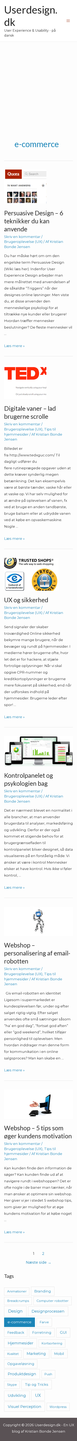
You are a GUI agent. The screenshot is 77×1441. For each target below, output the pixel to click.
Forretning (41, 1332)
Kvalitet (13, 1354)
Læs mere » (14, 346)
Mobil (59, 1353)
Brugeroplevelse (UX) (23, 242)
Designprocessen (48, 1311)
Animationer (16, 1291)
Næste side (38, 1262)
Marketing (36, 1353)
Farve (44, 1322)
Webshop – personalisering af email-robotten (37, 953)
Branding (42, 1291)
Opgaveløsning (20, 1364)
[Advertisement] (38, 82)
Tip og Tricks (36, 1384)
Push (48, 1374)
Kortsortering (51, 1343)
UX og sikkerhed (26, 599)
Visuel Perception (24, 1406)
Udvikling (17, 1395)
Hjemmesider (20, 1343)
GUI (63, 1332)
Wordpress (58, 1407)
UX (38, 1395)
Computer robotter (53, 1301)
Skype (12, 1385)
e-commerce (19, 1322)
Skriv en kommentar (22, 237)
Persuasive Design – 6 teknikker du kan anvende (33, 221)
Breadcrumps (18, 1301)
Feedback (15, 1332)
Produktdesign (22, 1374)
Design (15, 1311)
